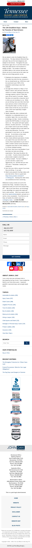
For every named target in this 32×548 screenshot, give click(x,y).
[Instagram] (16, 268)
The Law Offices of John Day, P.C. (22, 541)
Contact (16, 21)
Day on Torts (6, 353)
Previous (5, 217)
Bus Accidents (8, 311)
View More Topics (7, 333)
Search (26, 343)
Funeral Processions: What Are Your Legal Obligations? (14, 368)
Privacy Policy (16, 507)
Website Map (16, 521)
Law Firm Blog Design (15, 546)
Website (16, 502)
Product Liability (9, 327)
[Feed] (20, 268)
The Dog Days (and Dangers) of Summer (14, 372)
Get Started (16, 257)
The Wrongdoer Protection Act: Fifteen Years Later (15, 363)
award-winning (12, 194)
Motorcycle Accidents (10, 314)
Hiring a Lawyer (9, 317)
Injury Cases (8, 298)
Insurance (7, 330)
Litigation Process (9, 304)
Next (15, 217)
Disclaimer (16, 512)
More (26, 21)
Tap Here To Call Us (16, 3)
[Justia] (23, 264)
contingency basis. (8, 200)
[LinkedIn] (18, 264)
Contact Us (16, 516)
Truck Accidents (9, 308)
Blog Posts (16, 525)
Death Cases (21, 206)
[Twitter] (13, 264)
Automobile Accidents (12, 206)
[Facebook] (9, 264)
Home (5, 21)
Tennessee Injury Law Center (16, 12)
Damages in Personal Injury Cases (14, 323)
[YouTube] (11, 268)
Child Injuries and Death (11, 320)
